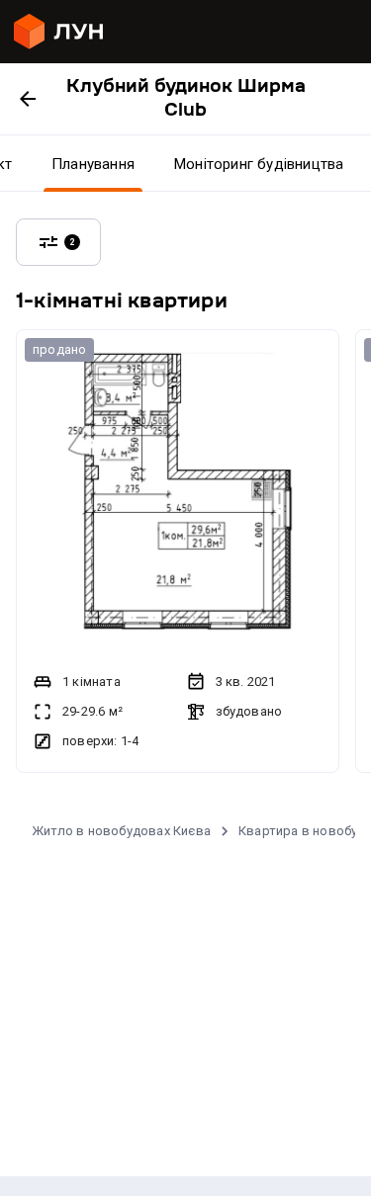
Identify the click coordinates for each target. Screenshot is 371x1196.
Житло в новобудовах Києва (121, 830)
